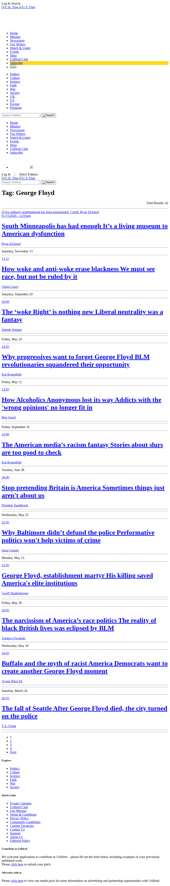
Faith (13, 85)
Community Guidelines (25, 822)
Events (14, 52)
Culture (15, 78)
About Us (16, 837)
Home (14, 33)
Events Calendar (21, 803)
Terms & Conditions (23, 814)
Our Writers (17, 44)
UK (12, 96)
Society (15, 93)
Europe (14, 104)
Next (13, 752)
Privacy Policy (19, 818)
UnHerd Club (19, 59)
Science (15, 81)
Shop (13, 55)
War (12, 89)
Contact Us (17, 829)
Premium (16, 108)
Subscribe (16, 63)
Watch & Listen (20, 48)
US (12, 100)
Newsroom (17, 40)
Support (15, 833)
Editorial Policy (20, 840)
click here (17, 864)
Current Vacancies (22, 826)
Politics (14, 74)
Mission (15, 37)
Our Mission (18, 811)
